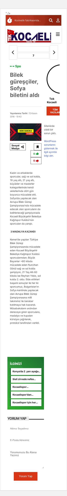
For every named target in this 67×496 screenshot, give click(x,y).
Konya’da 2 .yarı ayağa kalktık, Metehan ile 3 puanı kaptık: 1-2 (25, 371)
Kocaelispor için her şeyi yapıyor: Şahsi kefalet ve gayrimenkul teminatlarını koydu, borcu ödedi (26, 402)
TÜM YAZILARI (55, 111)
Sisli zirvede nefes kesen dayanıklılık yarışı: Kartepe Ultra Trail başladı (24, 379)
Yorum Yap (25, 476)
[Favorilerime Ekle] (37, 146)
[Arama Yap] (49, 20)
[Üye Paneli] (56, 20)
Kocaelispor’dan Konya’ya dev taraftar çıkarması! (25, 395)
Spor (18, 66)
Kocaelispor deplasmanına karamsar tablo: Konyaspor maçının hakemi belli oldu (24, 387)
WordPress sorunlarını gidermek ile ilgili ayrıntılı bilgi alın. (51, 148)
